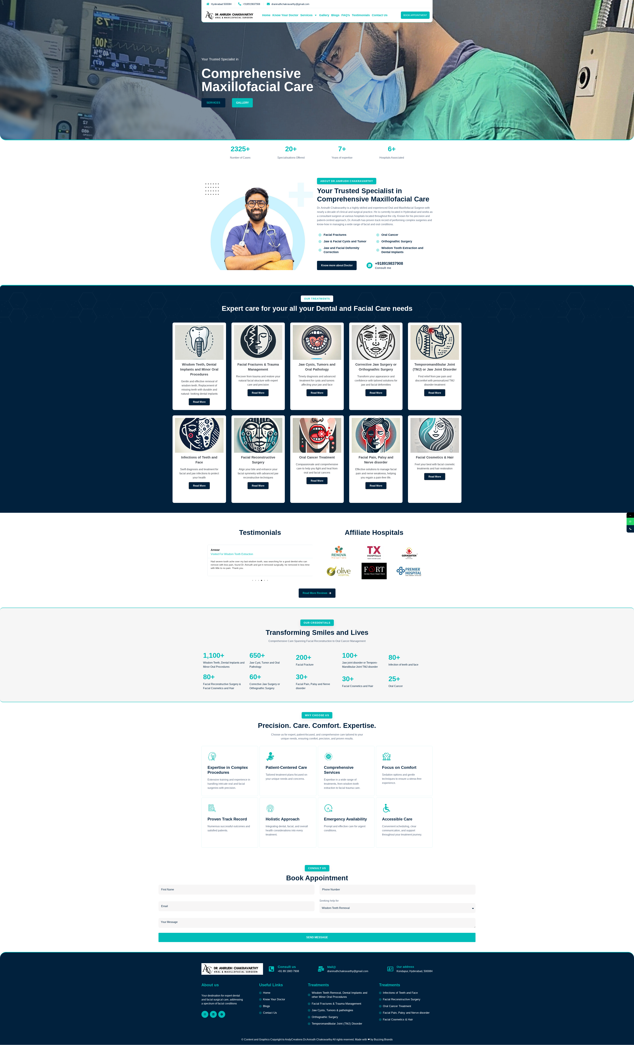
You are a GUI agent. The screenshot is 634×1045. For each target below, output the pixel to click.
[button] (252, 580)
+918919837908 (389, 263)
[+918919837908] (369, 265)
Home (266, 15)
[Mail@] (321, 969)
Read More (434, 476)
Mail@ (331, 967)
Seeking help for (329, 900)
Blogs (335, 15)
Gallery (324, 15)
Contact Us (379, 15)
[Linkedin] (213, 1014)
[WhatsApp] (630, 521)
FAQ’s (345, 15)
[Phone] (630, 529)
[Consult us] (271, 969)
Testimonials (361, 15)
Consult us (287, 967)
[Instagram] (204, 1014)
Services (306, 15)
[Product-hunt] (221, 1014)
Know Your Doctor (285, 15)
